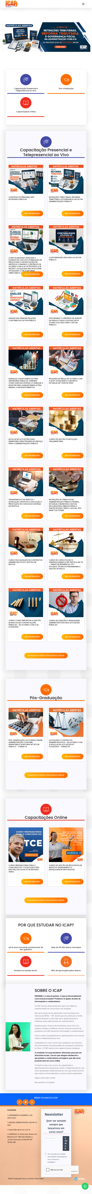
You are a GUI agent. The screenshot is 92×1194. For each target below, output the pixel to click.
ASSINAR (66, 1143)
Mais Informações (32, 213)
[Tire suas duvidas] (85, 1186)
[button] (8, 37)
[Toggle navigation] (83, 4)
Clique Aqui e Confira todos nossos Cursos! (46, 655)
